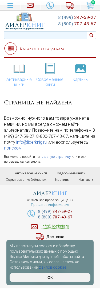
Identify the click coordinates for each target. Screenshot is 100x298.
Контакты (86, 180)
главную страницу (56, 157)
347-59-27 (77, 17)
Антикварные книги (19, 82)
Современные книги (49, 82)
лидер (25, 25)
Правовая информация (50, 205)
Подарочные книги (70, 173)
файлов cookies (52, 267)
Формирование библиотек (26, 180)
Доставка (55, 237)
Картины (81, 79)
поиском (13, 148)
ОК (50, 277)
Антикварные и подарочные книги (24, 28)
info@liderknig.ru (31, 142)
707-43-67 (77, 23)
